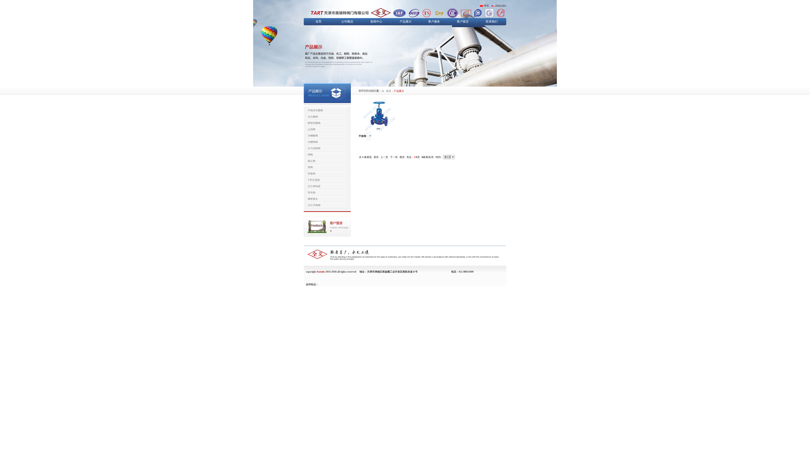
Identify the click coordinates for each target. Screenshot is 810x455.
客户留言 (463, 21)
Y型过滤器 (314, 179)
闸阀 (310, 154)
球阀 (310, 167)
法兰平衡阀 (314, 205)
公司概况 (347, 21)
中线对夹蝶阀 (315, 110)
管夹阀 (311, 192)
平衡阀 (362, 136)
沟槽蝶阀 (313, 135)
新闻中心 (376, 21)
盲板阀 (311, 173)
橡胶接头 (313, 198)
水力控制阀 (314, 148)
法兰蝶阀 (313, 116)
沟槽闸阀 (313, 142)
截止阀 (311, 160)
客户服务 (434, 21)
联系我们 (492, 21)
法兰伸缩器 (314, 186)
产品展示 (406, 21)
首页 (318, 21)
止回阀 (311, 129)
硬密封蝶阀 (314, 123)
